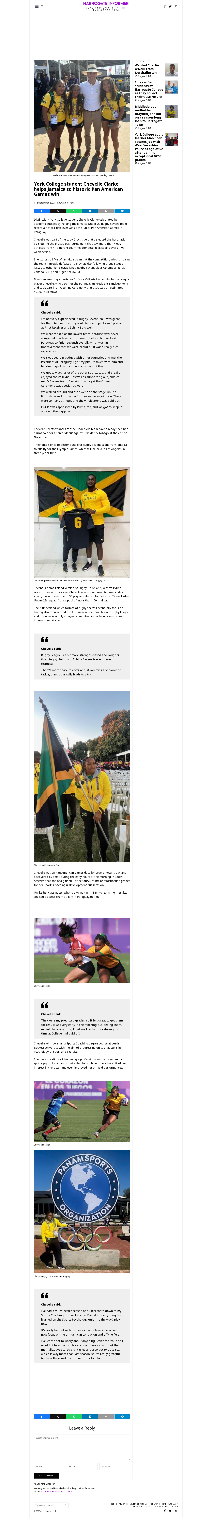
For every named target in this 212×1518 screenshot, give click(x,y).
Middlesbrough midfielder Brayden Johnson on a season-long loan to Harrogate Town (149, 115)
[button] (66, 1505)
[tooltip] (165, 6)
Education (62, 202)
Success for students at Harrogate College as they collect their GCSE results (149, 90)
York (72, 202)
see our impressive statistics (59, 1491)
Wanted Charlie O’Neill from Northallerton (147, 68)
